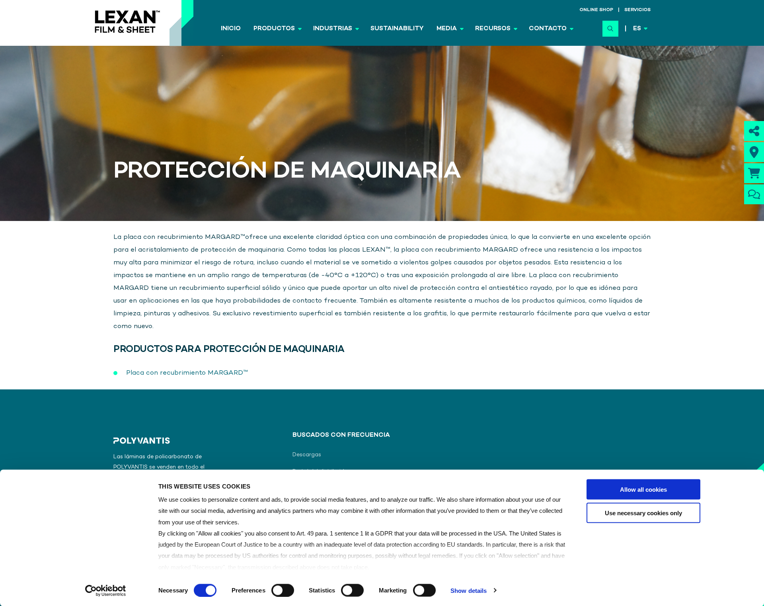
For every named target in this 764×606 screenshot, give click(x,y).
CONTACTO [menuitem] (548, 28)
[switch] (282, 590)
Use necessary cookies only (643, 512)
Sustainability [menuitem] (397, 28)
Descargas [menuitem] (306, 455)
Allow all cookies (643, 489)
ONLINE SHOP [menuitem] (596, 10)
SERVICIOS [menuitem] (637, 10)
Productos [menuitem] (274, 28)
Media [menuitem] (447, 28)
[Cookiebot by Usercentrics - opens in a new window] (105, 590)
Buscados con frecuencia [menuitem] (341, 435)
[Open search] (610, 29)
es (637, 28)
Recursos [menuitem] (493, 28)
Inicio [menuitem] (231, 28)
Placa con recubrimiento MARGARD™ (187, 373)
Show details (468, 590)
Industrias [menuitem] (332, 28)
